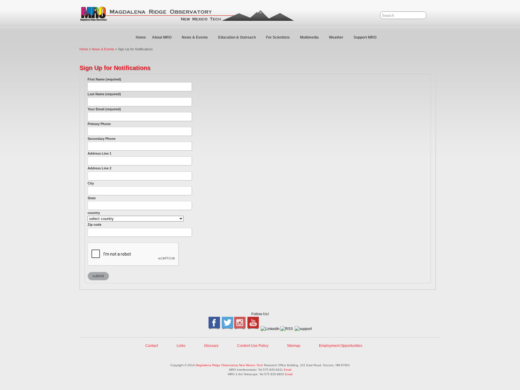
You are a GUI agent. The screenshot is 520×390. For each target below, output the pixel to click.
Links (181, 346)
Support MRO (365, 37)
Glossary (211, 346)
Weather (336, 37)
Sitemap (293, 346)
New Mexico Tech (251, 365)
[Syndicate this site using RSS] (286, 329)
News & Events (195, 37)
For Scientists (278, 37)
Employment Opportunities (340, 346)
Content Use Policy (252, 346)
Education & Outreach (237, 37)
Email (287, 369)
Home (141, 37)
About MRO (162, 37)
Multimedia (309, 37)
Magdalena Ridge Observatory (217, 365)
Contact (151, 346)
